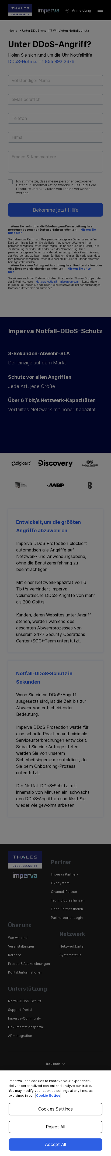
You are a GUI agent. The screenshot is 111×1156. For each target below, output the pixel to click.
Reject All (55, 1126)
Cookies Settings (55, 1109)
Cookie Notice (48, 1095)
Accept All (55, 1144)
